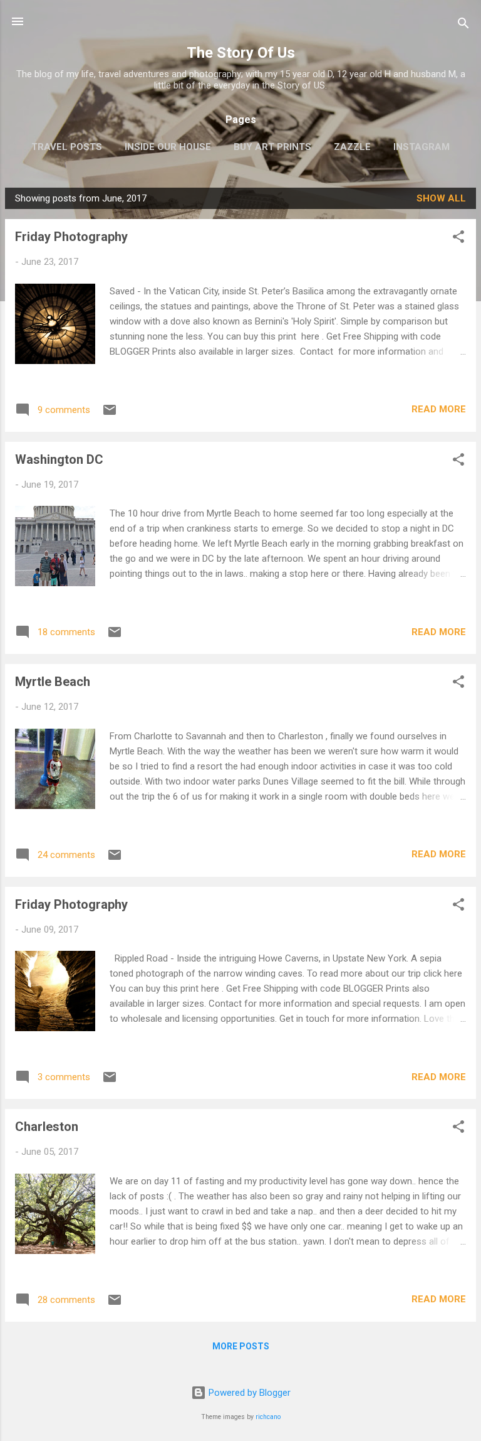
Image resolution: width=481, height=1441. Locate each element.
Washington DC (59, 459)
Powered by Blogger (248, 1392)
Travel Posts (66, 147)
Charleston (46, 1126)
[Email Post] (109, 414)
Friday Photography (71, 236)
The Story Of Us (241, 53)
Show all (441, 198)
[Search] (463, 25)
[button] (458, 239)
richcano (268, 1417)
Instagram (421, 147)
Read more (438, 409)
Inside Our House (168, 147)
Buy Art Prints (272, 147)
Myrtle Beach (52, 681)
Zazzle (352, 147)
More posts (240, 1346)
